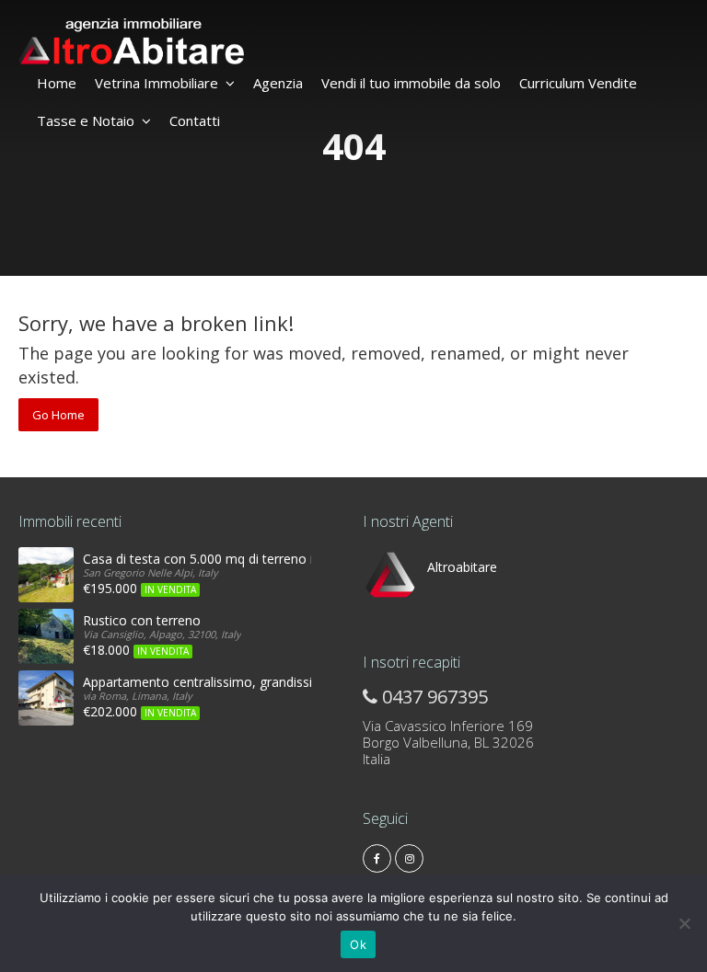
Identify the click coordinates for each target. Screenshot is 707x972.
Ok (358, 944)
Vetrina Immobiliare (156, 83)
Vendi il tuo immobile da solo (411, 83)
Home (56, 83)
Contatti (194, 120)
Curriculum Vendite (578, 83)
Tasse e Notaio (85, 120)
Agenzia (278, 83)
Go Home (58, 414)
